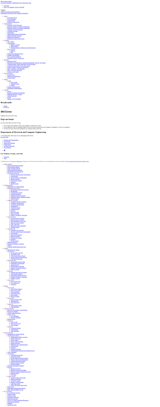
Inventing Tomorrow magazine (19, 277)
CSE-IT (9, 245)
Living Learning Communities (19, 177)
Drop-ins (13, 210)
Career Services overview (17, 218)
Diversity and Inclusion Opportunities (20, 174)
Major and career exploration (18, 226)
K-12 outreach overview (13, 393)
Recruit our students (12, 311)
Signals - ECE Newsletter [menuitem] (14, 99)
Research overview (16, 368)
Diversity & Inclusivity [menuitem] (13, 22)
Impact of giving (15, 296)
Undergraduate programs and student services (23, 350)
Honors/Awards (11, 260)
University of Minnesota (16, 161)
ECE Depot (7, 141)
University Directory (9, 146)
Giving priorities (15, 292)
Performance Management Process (16, 388)
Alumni (6, 248)
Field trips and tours (12, 399)
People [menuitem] (6, 79)
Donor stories (14, 295)
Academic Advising (12, 200)
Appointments (14, 206)
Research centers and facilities (18, 370)
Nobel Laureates (15, 269)
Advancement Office (16, 305)
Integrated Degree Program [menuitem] (14, 35)
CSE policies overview (17, 355)
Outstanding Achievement (17, 263)
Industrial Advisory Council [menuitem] (14, 94)
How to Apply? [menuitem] (11, 49)
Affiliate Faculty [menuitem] (15, 84)
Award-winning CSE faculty (18, 377)
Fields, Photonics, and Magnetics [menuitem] (16, 69)
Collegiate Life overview (17, 230)
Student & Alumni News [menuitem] (13, 76)
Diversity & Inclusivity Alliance (15, 244)
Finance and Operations (17, 341)
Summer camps (11, 394)
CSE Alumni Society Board (18, 256)
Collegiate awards (15, 384)
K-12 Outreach (8, 391)
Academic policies (15, 356)
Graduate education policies (18, 361)
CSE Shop (13, 374)
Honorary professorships (17, 382)
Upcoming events (15, 254)
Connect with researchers (14, 313)
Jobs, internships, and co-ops (18, 221)
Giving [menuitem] (9, 91)
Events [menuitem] (9, 97)
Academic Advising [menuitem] (12, 31)
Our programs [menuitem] (11, 43)
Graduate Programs (16, 349)
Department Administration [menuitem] (14, 88)
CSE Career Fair (15, 224)
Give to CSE (10, 280)
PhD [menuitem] (12, 52)
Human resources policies (17, 362)
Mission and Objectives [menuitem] (13, 37)
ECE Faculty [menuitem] (14, 82)
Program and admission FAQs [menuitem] (15, 54)
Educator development (13, 402)
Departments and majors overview (20, 189)
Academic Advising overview (18, 201)
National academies (16, 379)
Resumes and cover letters (17, 220)
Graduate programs (16, 194)
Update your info (15, 278)
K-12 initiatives (15, 316)
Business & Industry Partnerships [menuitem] (16, 93)
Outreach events (11, 396)
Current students (8, 185)
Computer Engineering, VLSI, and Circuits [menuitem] (18, 66)
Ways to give (10, 298)
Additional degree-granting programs (20, 197)
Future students (8, 164)
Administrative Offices (13, 335)
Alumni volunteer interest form (19, 257)
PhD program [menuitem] (14, 46)
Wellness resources (12, 242)
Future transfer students (13, 167)
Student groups (15, 183)
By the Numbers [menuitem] (11, 19)
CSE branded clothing (16, 274)
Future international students (14, 170)
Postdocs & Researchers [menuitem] (13, 87)
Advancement (14, 329)
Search (3, 10)
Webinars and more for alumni (19, 272)
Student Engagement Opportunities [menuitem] (16, 34)
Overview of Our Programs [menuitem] (14, 25)
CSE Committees (11, 352)
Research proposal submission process (21, 371)
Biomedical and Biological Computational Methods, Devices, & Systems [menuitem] (26, 63)
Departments (14, 191)
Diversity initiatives (16, 317)
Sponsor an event (11, 405)
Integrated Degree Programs (18, 195)
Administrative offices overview (19, 337)
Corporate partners (9, 308)
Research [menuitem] (6, 60)
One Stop (6, 5)
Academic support (15, 207)
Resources (10, 271)
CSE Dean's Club (15, 293)
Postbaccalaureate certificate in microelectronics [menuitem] (23, 47)
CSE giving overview (16, 289)
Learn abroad (14, 176)
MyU (5, 158)
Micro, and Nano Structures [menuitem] (14, 70)
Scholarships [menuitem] (10, 32)
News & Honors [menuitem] (8, 73)
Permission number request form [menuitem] (15, 38)
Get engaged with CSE (17, 253)
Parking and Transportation (11, 140)
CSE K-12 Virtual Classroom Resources (17, 400)
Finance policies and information (19, 359)
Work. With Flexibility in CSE (15, 390)
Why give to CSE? (16, 281)
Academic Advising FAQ (17, 203)
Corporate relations (16, 328)
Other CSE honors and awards (19, 385)
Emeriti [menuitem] (12, 85)
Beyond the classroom (13, 173)
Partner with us (11, 314)
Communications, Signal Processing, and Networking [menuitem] (21, 64)
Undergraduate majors (16, 192)
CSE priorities (14, 325)
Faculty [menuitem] (9, 81)
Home (5, 106)
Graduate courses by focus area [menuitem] (15, 58)
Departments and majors (13, 188)
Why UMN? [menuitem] (10, 41)
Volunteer (9, 403)
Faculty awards (11, 376)
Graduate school (15, 227)
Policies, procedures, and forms (19, 215)
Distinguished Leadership (17, 266)
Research (13, 182)
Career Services (11, 217)
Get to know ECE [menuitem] (12, 17)
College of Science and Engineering (10, 12)
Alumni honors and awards (18, 262)
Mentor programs (15, 179)
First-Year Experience (16, 235)
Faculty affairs (14, 340)
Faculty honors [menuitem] (11, 78)
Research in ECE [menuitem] (11, 61)
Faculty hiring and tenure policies (19, 358)
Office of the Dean (15, 338)
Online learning (15, 198)
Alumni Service (15, 265)
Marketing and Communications (19, 344)
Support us (10, 320)
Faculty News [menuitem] (11, 75)
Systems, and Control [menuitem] (13, 72)
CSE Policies (10, 353)
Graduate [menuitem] (6, 40)
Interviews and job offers (17, 223)
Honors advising (15, 213)
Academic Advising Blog (17, 204)
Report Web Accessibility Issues (81, 161)
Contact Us (10, 304)
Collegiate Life (11, 229)
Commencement (15, 209)
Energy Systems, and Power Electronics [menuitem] (17, 67)
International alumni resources (18, 275)
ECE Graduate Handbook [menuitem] (14, 57)
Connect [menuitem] (6, 90)
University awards (15, 381)
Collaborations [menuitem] (11, 20)
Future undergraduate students (15, 165)
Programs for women (16, 180)
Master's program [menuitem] (15, 44)
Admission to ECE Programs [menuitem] (15, 29)
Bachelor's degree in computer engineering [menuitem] (18, 28)
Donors (6, 286)
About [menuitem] (5, 16)
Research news (11, 319)
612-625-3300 (4, 137)
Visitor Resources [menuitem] (12, 96)
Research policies (15, 364)
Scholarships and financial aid (15, 171)
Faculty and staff (8, 332)
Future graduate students (13, 168)
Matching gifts (14, 301)
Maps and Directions (9, 143)
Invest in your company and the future (17, 310)
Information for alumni (13, 250)
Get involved (10, 251)
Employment (7, 144)
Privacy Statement (70, 161)
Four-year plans (15, 212)
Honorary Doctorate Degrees (18, 268)
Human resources (15, 343)
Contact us (13, 284)
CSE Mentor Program (16, 259)
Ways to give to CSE (16, 299)
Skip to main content (6, 1)
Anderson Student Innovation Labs (16, 247)
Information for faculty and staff (15, 334)
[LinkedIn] (4, 150)
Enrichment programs (13, 397)
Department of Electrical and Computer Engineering (14, 13)
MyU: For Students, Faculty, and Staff (14, 7)
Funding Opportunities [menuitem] (13, 55)
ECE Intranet (7, 147)
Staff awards (10, 387)
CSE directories (15, 307)
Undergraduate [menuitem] (8, 23)
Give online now (15, 283)
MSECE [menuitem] (13, 50)
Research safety (15, 373)
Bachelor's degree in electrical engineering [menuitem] (18, 26)
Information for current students (15, 186)
